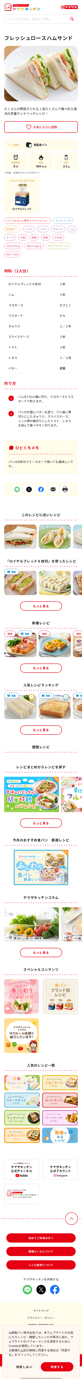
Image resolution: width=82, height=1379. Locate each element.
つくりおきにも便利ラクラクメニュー (27, 220)
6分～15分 (12, 254)
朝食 (34, 237)
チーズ (10, 237)
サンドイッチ (63, 220)
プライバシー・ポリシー (41, 1317)
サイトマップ (41, 1310)
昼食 (45, 237)
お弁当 (58, 237)
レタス (43, 229)
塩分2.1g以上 (34, 246)
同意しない (24, 1367)
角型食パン (12, 229)
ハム (71, 229)
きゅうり (58, 229)
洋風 (22, 237)
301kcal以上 (13, 246)
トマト (29, 229)
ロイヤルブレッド (58, 246)
